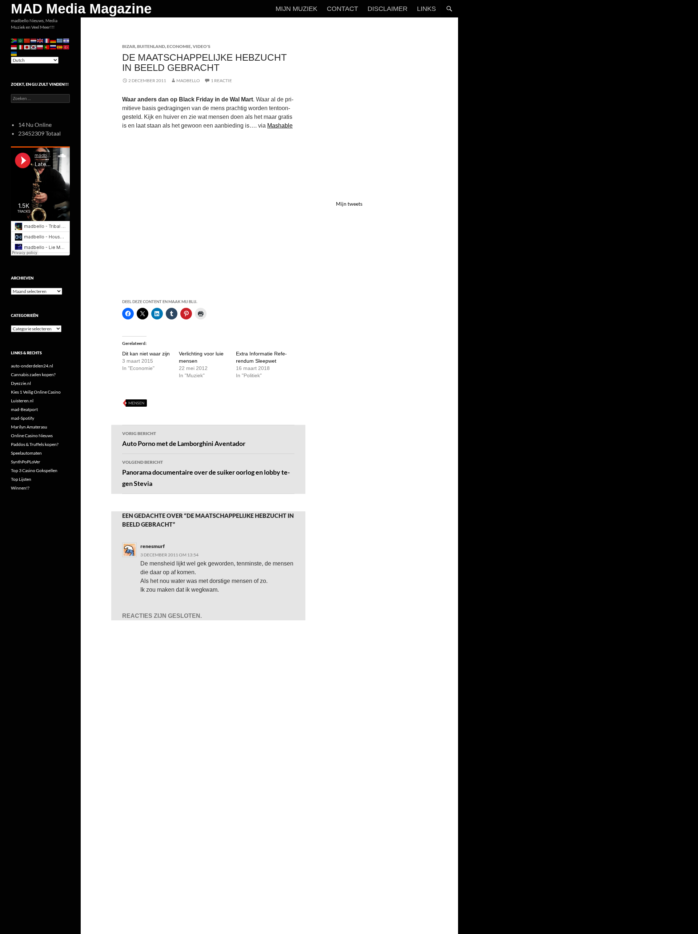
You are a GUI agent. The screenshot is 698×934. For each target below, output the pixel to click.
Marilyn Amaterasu (29, 427)
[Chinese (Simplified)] (27, 40)
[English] (40, 40)
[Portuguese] (47, 46)
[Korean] (34, 46)
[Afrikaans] (14, 40)
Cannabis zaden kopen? (33, 374)
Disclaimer (388, 8)
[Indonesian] (14, 46)
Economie (179, 46)
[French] (47, 40)
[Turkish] (66, 46)
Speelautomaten (26, 453)
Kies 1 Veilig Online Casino (36, 392)
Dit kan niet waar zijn (146, 354)
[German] (53, 40)
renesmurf (152, 546)
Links (426, 8)
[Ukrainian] (14, 53)
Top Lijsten (21, 479)
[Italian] (20, 46)
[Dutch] (34, 40)
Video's (201, 46)
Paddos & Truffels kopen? (35, 444)
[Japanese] (27, 46)
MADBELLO (188, 80)
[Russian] (53, 46)
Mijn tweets (349, 204)
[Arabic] (20, 40)
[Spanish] (60, 46)
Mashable (280, 125)
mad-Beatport (24, 409)
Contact (342, 8)
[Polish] (40, 46)
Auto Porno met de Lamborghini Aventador (183, 439)
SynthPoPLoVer (25, 461)
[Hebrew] (66, 40)
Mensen (136, 402)
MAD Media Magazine (81, 8)
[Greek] (60, 40)
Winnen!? (20, 488)
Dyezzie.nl (21, 383)
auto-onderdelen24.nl (32, 366)
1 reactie (221, 80)
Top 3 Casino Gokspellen (34, 470)
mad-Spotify (22, 418)
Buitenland (151, 46)
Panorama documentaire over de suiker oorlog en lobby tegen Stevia (206, 473)
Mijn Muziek (296, 8)
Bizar (128, 46)
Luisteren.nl (22, 400)
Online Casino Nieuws (32, 435)
